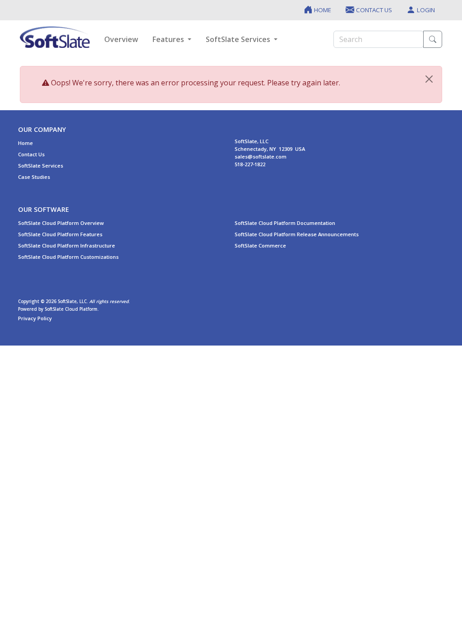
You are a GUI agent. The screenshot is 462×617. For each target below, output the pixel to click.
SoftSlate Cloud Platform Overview (61, 223)
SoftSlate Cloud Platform (71, 309)
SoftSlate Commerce (260, 245)
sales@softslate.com (260, 156)
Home (25, 143)
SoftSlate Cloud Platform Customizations (68, 256)
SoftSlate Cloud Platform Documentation (285, 223)
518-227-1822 (250, 164)
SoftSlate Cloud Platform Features (60, 234)
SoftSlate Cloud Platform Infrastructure (66, 245)
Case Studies (34, 176)
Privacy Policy (35, 318)
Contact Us (31, 154)
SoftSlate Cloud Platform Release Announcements (297, 234)
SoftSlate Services (40, 165)
